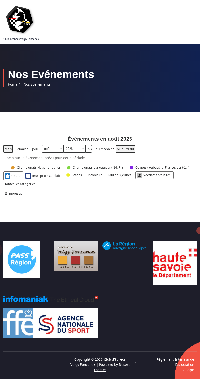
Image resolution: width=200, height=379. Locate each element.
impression (14, 194)
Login (190, 370)
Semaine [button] (22, 149)
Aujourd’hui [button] (125, 149)
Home (13, 84)
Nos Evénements (37, 84)
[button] (104, 149)
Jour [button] (35, 149)
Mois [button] (8, 149)
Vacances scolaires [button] (156, 175)
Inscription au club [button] (46, 176)
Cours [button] (15, 176)
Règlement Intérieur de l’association (175, 362)
